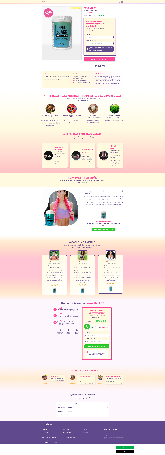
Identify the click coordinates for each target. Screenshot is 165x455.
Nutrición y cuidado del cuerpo (50, 440)
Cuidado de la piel (47, 435)
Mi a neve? (88, 34)
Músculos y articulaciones (49, 437)
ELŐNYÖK (75, 73)
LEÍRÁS (46, 73)
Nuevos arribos (46, 432)
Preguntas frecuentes (69, 435)
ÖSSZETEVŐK (99, 73)
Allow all (125, 447)
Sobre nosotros (67, 432)
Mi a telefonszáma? (91, 40)
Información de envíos (69, 437)
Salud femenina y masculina (49, 442)
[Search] (119, 2)
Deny (125, 451)
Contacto (86, 432)
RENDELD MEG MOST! (99, 59)
